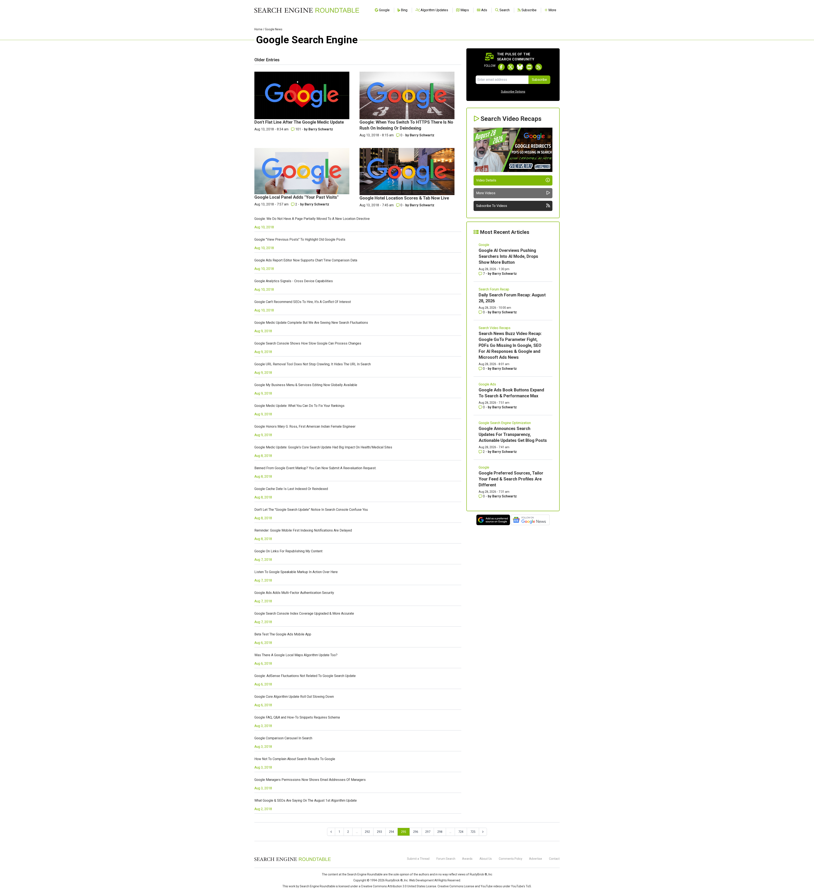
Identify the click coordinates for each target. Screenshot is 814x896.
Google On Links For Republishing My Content (288, 551)
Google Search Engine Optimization (505, 423)
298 (439, 831)
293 (379, 831)
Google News (273, 29)
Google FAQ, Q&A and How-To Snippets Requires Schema (297, 717)
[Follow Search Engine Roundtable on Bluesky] (520, 67)
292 (367, 831)
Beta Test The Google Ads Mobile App (282, 634)
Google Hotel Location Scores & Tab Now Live (404, 198)
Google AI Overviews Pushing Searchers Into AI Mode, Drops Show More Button (508, 256)
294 (391, 831)
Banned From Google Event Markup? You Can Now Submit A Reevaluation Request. (315, 468)
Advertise (535, 858)
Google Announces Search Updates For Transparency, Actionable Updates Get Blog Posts (513, 434)
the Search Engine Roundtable (362, 874)
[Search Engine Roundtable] (292, 860)
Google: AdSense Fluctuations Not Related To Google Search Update (305, 676)
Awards (467, 858)
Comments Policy (510, 858)
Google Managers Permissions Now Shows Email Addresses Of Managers (310, 780)
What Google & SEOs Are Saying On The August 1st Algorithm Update (305, 800)
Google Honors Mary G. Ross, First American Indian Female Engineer (304, 426)
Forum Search (445, 858)
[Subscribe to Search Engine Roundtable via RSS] (538, 67)
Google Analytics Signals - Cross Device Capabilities (293, 281)
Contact (554, 858)
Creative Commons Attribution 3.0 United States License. (399, 886)
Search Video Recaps (494, 328)
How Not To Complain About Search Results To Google (294, 759)
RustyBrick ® (394, 880)
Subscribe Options (513, 91)
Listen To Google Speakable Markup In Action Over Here (296, 572)
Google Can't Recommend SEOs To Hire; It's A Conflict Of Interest (302, 302)
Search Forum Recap (494, 289)
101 (298, 129)
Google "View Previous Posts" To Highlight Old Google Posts (299, 239)
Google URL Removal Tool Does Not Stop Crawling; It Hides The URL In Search (312, 364)
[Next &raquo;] (483, 832)
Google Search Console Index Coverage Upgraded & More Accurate (304, 613)
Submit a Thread (418, 858)
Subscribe (539, 80)
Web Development (421, 880)
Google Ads (487, 384)
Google (484, 245)
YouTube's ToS (521, 886)
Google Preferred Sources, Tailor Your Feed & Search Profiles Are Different (511, 478)
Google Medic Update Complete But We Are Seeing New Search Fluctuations (311, 323)
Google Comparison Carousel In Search (283, 738)
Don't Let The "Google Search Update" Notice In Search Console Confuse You (311, 510)
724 (460, 831)
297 (427, 831)
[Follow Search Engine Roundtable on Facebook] (501, 67)
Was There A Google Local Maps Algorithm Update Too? (295, 655)
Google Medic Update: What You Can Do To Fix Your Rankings (299, 406)
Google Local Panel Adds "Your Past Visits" (296, 197)
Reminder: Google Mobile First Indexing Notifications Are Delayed (303, 530)
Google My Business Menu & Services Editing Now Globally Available (305, 385)
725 (472, 831)
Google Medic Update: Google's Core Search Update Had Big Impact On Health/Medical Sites (323, 447)
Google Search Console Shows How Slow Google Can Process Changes (307, 343)
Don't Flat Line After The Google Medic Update (299, 122)
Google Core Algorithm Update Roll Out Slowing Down (294, 697)
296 (415, 831)
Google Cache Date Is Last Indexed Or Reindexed (291, 489)
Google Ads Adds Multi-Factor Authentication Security (294, 593)
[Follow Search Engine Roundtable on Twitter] (510, 67)
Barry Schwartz (320, 129)
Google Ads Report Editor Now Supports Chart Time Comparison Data (305, 260)
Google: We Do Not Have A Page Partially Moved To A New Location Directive (312, 219)
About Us (485, 858)
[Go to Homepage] (306, 10)
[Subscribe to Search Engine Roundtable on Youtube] (529, 67)
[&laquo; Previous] (331, 832)
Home (258, 29)
